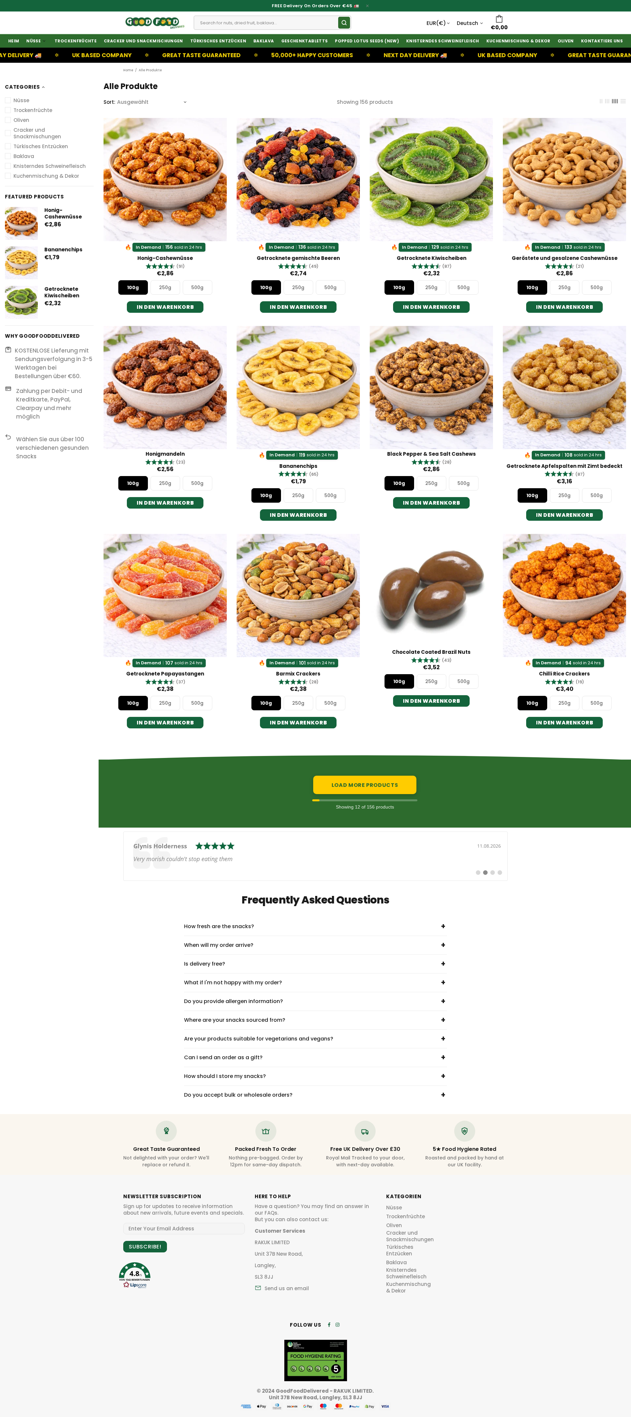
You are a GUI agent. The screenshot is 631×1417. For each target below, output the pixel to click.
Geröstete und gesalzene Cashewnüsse (565, 258)
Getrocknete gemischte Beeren (298, 258)
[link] (315, 856)
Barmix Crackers (298, 674)
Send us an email (287, 1288)
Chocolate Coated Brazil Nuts (431, 652)
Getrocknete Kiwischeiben (61, 292)
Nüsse (394, 1207)
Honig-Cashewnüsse (63, 213)
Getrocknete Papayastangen (165, 674)
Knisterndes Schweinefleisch (406, 1273)
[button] (165, 266)
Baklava (396, 1262)
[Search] (344, 23)
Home (128, 70)
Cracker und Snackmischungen (410, 1236)
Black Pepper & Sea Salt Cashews (431, 454)
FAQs (271, 1213)
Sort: (109, 102)
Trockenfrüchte (405, 1216)
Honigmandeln (165, 454)
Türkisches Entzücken (399, 1250)
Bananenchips (63, 249)
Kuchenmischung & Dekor (408, 1287)
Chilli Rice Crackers (564, 674)
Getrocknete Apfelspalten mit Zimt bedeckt (564, 466)
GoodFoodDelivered (154, 22)
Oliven (394, 1225)
